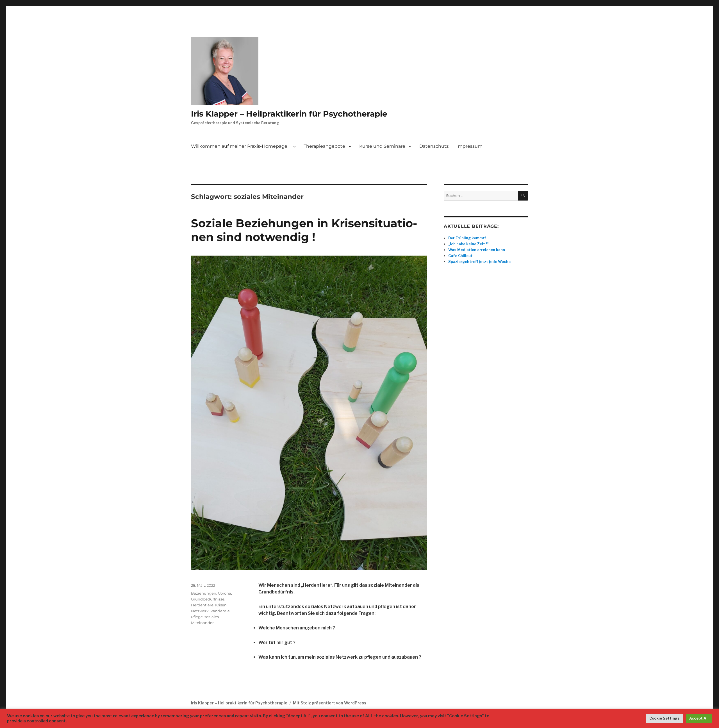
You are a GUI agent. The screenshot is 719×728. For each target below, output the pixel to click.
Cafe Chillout (460, 255)
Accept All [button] (699, 718)
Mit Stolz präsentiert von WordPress (329, 702)
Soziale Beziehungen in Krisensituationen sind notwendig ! (304, 230)
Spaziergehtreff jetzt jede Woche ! (480, 261)
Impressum (469, 146)
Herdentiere (202, 605)
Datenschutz (434, 146)
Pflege (197, 617)
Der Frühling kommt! (467, 238)
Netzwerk (200, 611)
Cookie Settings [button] (664, 718)
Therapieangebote (324, 146)
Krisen (221, 605)
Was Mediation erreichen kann (476, 249)
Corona (224, 593)
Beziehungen (203, 593)
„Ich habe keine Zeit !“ (468, 244)
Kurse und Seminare (382, 146)
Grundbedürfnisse (207, 599)
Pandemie (220, 611)
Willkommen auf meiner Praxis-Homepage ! (240, 146)
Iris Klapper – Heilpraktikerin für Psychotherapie (289, 114)
